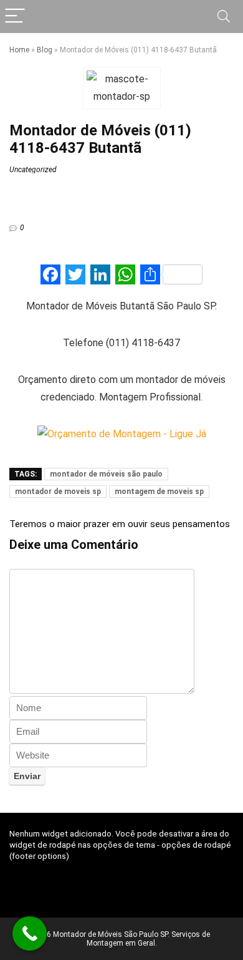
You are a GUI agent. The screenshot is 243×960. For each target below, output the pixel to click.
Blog (44, 50)
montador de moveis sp (58, 491)
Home (19, 50)
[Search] (224, 16)
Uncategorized (33, 169)
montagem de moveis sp (159, 491)
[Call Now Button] (29, 933)
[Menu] (15, 16)
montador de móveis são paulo (106, 474)
